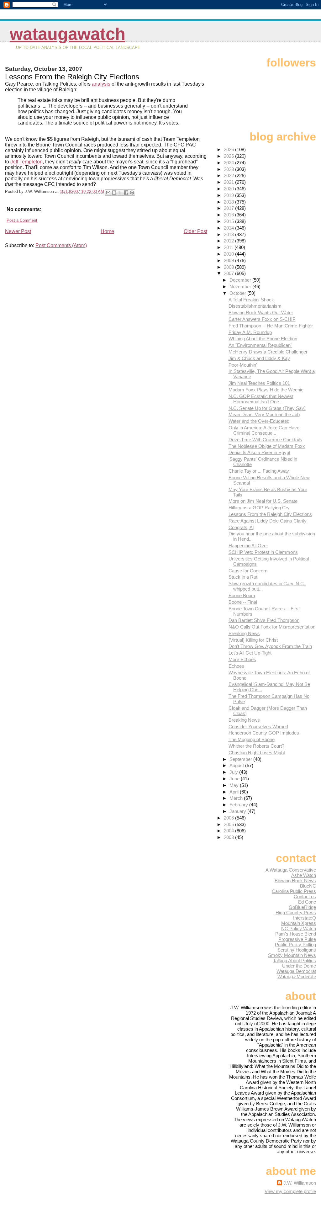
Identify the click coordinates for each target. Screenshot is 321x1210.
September (241, 759)
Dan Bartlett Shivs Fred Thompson (264, 620)
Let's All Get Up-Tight (250, 652)
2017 (229, 208)
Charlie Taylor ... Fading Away (259, 471)
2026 (229, 149)
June (235, 778)
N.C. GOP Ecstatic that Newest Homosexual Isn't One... (261, 399)
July (234, 772)
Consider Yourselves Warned (258, 726)
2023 (229, 169)
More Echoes (242, 659)
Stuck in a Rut (243, 577)
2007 (229, 273)
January (238, 811)
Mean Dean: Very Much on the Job (264, 414)
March (236, 798)
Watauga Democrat (296, 971)
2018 (229, 201)
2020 (229, 188)
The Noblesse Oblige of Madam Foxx (267, 446)
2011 (229, 247)
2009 (229, 260)
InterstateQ (304, 918)
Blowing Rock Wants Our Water (261, 312)
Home (107, 231)
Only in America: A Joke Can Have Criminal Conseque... (264, 430)
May (234, 785)
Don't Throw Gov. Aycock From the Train (270, 646)
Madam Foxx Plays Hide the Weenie (266, 389)
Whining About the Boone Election (263, 338)
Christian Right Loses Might (257, 752)
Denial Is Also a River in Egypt (259, 452)
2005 (229, 824)
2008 (229, 267)
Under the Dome (299, 966)
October (238, 293)
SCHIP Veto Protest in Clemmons (263, 552)
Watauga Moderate (296, 976)
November (240, 286)
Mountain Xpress (298, 923)
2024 (229, 162)
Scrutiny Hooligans (296, 950)
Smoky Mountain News (292, 955)
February (239, 804)
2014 (229, 228)
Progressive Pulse (297, 939)
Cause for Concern (248, 570)
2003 (229, 837)
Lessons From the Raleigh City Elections (270, 514)
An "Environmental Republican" (260, 345)
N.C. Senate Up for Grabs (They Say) (267, 408)
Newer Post (18, 231)
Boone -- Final (243, 602)
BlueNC (308, 886)
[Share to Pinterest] (132, 192)
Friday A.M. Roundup (250, 332)
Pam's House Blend (295, 934)
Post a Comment (22, 220)
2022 (229, 175)
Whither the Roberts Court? (256, 746)
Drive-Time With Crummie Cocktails (265, 439)
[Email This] (108, 192)
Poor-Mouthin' (243, 365)
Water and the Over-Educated (259, 421)
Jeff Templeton (26, 161)
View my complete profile (290, 1191)
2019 (229, 195)
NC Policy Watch (298, 928)
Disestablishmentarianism (255, 306)
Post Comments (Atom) (61, 245)
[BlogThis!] (114, 192)
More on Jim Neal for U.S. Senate (263, 501)
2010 (229, 254)
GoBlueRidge (302, 907)
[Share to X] (120, 192)
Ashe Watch (303, 875)
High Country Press (296, 912)
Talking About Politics (294, 960)
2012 (229, 240)
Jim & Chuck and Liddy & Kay (259, 358)
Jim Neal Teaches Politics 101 (259, 383)
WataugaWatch (67, 34)
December (240, 280)
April (234, 791)
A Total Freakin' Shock (251, 299)
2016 (229, 214)
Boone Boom (242, 595)
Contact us (305, 896)
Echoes (236, 666)
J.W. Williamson (299, 1183)
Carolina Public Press (294, 891)
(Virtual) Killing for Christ (253, 640)
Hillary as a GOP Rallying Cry (259, 507)
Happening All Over (248, 545)
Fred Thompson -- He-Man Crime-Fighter (271, 325)
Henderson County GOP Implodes (264, 732)
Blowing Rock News (295, 880)
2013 (229, 234)
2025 (229, 156)
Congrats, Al (241, 527)
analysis (101, 84)
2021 (229, 182)
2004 (229, 830)
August (237, 765)
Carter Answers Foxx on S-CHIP (262, 319)
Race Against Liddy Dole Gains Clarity (268, 520)
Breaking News (244, 633)
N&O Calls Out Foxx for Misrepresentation (272, 626)
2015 (229, 221)
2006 (229, 817)
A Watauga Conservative (291, 870)
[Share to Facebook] (126, 192)
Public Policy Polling (295, 944)
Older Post (195, 231)
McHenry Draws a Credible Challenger (268, 351)
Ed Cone (307, 902)
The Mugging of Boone (252, 739)
